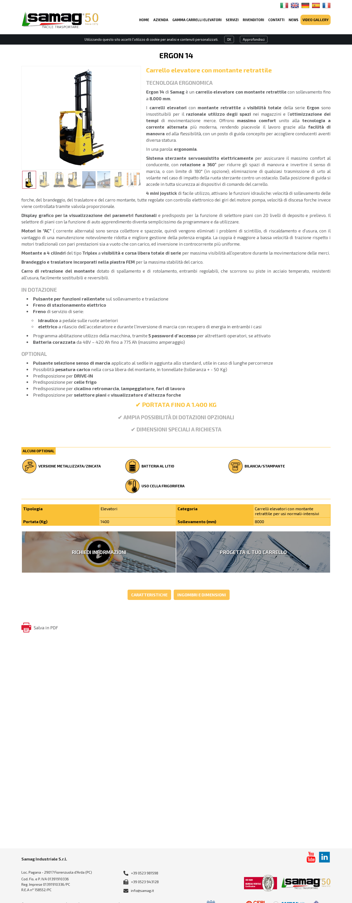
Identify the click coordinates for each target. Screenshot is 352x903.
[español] (316, 5)
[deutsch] (305, 5)
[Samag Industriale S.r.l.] (60, 19)
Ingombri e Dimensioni (201, 594)
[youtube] (311, 857)
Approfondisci (254, 39)
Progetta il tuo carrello (253, 552)
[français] (326, 5)
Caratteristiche (149, 594)
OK (229, 39)
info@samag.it (142, 890)
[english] (295, 5)
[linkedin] (324, 857)
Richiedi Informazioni (99, 552)
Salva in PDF (46, 627)
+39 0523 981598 (144, 873)
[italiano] (284, 5)
